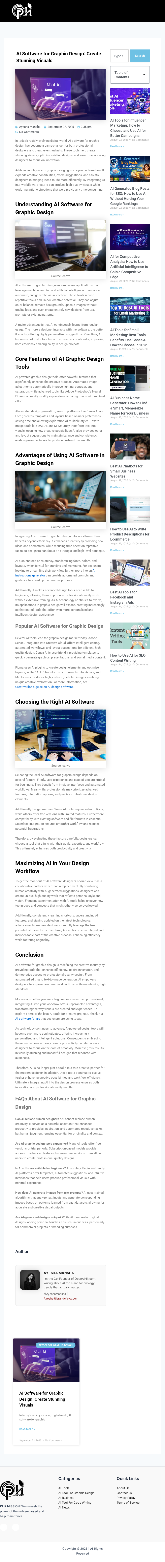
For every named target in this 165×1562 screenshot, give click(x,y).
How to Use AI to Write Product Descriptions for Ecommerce (129, 534)
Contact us (124, 1493)
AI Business (66, 1498)
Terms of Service (128, 1502)
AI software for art (27, 1018)
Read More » (117, 146)
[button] (143, 74)
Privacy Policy (126, 1498)
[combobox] (119, 55)
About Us (123, 1488)
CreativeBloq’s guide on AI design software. (44, 687)
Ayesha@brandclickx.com (61, 1298)
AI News (64, 1507)
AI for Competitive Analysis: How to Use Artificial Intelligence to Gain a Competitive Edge (129, 266)
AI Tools (63, 1488)
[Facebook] (3, 1527)
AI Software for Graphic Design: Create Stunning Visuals (42, 1399)
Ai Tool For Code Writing (75, 1502)
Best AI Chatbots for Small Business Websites (126, 471)
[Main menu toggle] (157, 11)
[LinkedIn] (15, 1527)
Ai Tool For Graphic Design (76, 1493)
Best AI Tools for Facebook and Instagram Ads (123, 597)
